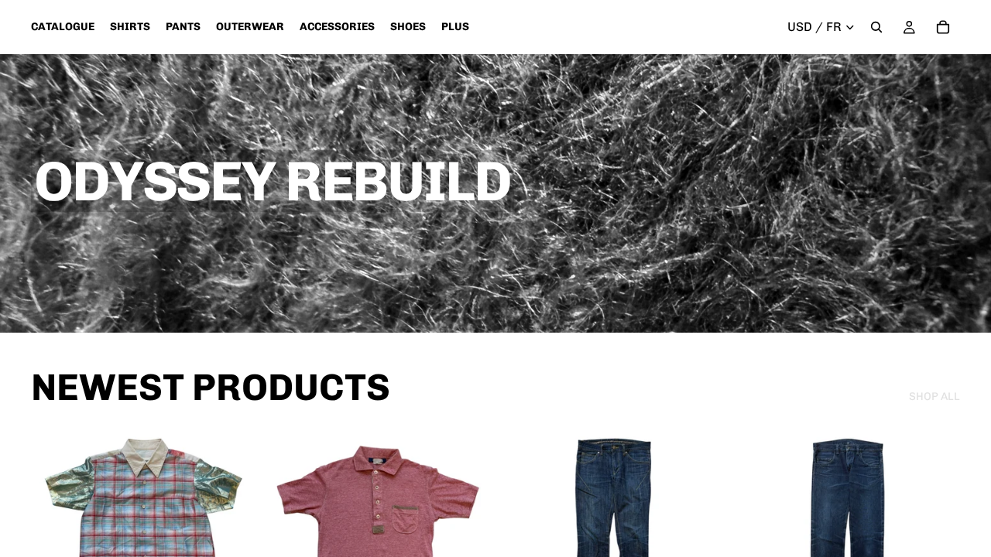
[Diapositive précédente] (54, 540)
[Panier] (943, 27)
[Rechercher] (876, 27)
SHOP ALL (934, 396)
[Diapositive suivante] (233, 540)
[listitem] (455, 27)
